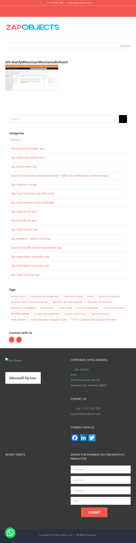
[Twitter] (11, 340)
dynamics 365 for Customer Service (29, 302)
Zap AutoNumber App (24, 166)
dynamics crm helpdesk (23, 307)
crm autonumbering (108, 296)
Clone (90, 296)
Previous (126, 45)
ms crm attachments (87, 307)
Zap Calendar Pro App (24, 184)
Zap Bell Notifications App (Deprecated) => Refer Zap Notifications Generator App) (59, 175)
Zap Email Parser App (24, 220)
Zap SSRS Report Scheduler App (30, 265)
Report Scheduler (100, 313)
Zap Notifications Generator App (30, 256)
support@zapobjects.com (79, 2)
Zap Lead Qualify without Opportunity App (36, 247)
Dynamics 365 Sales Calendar (67, 302)
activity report (18, 296)
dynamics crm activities (99, 302)
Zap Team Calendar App (25, 274)
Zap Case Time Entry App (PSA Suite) (32, 193)
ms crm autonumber (114, 307)
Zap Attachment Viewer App (27, 148)
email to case (47, 307)
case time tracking (73, 296)
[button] (10, 532)
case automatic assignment (44, 296)
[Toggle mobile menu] (129, 27)
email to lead (65, 307)
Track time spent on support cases (49, 319)
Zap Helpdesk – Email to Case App (31, 238)
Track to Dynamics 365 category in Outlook (93, 319)
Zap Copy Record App (24, 211)
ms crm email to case (75, 313)
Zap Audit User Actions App (27, 157)
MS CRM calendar (20, 313)
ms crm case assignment (47, 313)
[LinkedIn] (19, 340)
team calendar (18, 319)
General (16, 139)
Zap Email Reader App (24, 229)
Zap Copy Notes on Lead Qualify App (33, 202)
